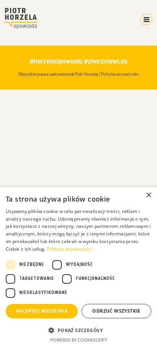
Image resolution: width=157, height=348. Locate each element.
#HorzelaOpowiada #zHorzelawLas (79, 62)
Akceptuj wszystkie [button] (41, 311)
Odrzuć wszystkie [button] (116, 311)
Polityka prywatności (120, 74)
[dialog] (78, 267)
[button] (78, 330)
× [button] (148, 195)
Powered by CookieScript (78, 340)
